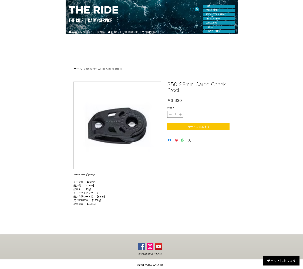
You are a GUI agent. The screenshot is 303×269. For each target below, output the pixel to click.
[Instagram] (150, 246)
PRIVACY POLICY (213, 31)
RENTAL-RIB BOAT (213, 18)
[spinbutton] (175, 114)
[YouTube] (158, 246)
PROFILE (209, 27)
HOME (208, 6)
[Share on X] (189, 140)
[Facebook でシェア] (169, 140)
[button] (194, 9)
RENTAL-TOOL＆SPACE (215, 14)
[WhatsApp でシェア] (183, 140)
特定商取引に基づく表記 (150, 254)
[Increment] (181, 114)
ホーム (77, 68)
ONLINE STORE (212, 10)
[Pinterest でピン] (176, 140)
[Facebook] (141, 246)
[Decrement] (170, 114)
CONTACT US (211, 22)
